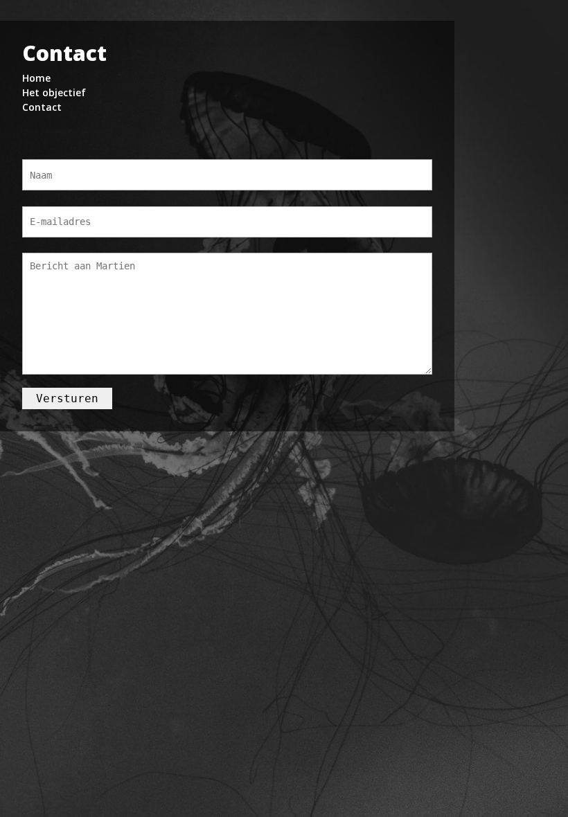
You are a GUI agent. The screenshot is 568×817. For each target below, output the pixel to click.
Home (36, 77)
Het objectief (54, 92)
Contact (42, 107)
